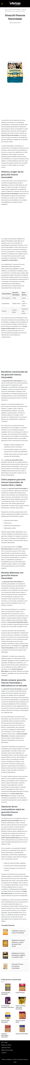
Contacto (3, 1052)
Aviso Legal (4, 1042)
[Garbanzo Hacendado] (22, 1028)
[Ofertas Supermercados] (15, 3)
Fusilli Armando (20, 992)
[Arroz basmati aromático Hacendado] (7, 1000)
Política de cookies (6, 1045)
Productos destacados (14, 9)
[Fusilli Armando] (22, 987)
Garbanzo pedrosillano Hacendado (4, 1035)
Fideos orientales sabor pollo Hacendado (21, 1007)
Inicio (6, 9)
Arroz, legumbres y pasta (18, 11)
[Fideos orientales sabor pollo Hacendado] (22, 1000)
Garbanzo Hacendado (22, 1033)
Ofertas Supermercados (15, 22)
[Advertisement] (15, 41)
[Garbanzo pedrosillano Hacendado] (7, 1028)
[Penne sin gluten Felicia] (22, 1015)
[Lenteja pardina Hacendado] (7, 987)
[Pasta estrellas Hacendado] (7, 1015)
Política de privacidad (7, 1050)
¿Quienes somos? (6, 1047)
